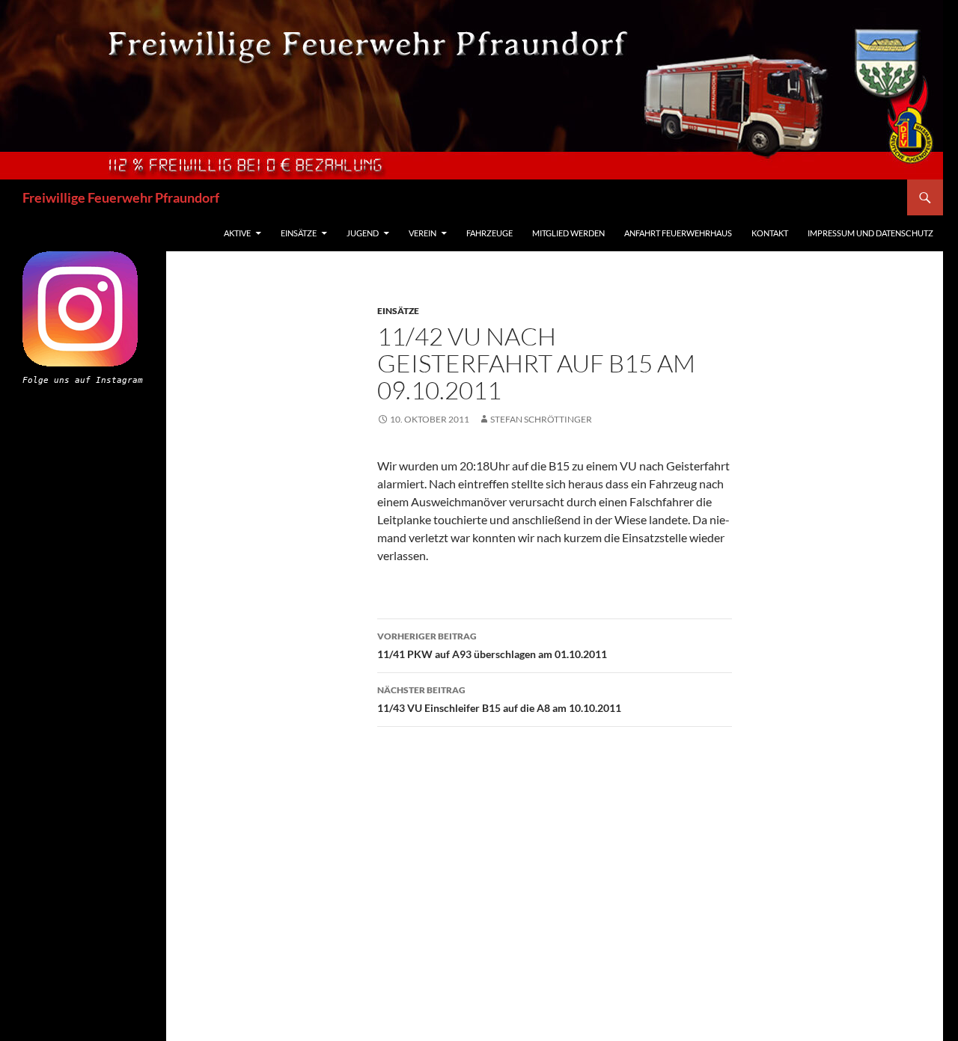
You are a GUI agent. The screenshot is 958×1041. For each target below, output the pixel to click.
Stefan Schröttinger (541, 419)
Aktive (237, 233)
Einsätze (299, 233)
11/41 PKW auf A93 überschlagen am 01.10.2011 (492, 645)
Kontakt (769, 233)
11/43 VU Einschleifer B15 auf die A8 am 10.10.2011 (499, 699)
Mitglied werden (568, 233)
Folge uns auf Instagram (82, 380)
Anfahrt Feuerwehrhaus (678, 233)
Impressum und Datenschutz (870, 233)
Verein (422, 233)
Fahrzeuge (489, 233)
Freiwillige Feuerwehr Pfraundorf (120, 197)
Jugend (363, 233)
